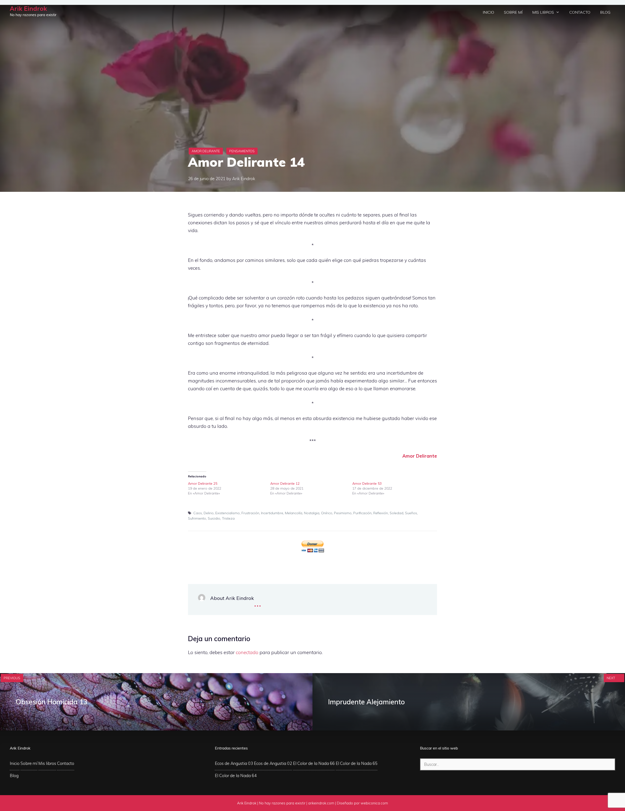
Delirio (209, 513)
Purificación (362, 513)
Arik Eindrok (28, 8)
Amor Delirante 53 (367, 483)
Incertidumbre (272, 513)
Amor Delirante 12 (285, 483)
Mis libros (543, 12)
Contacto (579, 12)
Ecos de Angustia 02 (273, 763)
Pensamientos (242, 151)
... (257, 602)
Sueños (411, 513)
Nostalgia (311, 513)
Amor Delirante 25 (202, 483)
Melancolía (293, 513)
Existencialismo (227, 513)
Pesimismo (343, 513)
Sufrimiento (197, 518)
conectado (247, 652)
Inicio (488, 12)
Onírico (326, 513)
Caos (197, 513)
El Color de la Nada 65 (356, 763)
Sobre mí (513, 12)
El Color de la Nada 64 (236, 775)
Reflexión (380, 513)
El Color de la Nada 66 (314, 763)
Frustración (250, 513)
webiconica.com (374, 803)
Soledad (396, 513)
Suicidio (214, 518)
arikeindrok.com (321, 803)
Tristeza (228, 518)
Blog (605, 12)
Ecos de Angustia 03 (234, 763)
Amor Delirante (206, 151)
